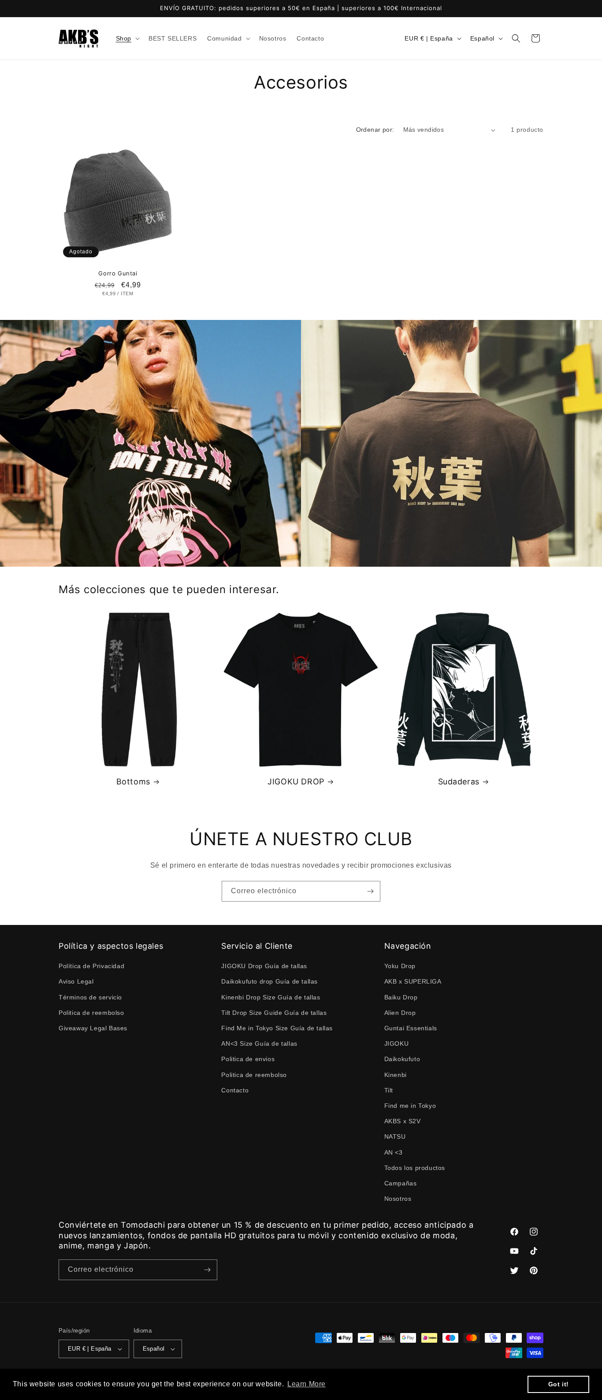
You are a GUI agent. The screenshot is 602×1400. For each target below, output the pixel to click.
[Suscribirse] (370, 891)
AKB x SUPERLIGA (413, 981)
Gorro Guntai (117, 273)
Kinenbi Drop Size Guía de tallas (270, 996)
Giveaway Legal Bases (93, 1028)
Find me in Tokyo (410, 1105)
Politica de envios (248, 1058)
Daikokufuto (402, 1058)
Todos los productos (414, 1167)
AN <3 (393, 1151)
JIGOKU (396, 1043)
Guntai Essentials (410, 1028)
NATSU (395, 1136)
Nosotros (398, 1198)
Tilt (388, 1089)
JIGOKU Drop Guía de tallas (264, 965)
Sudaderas (458, 781)
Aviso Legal (76, 981)
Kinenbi (395, 1074)
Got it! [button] (558, 1384)
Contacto (235, 1089)
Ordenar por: (375, 129)
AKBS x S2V (402, 1121)
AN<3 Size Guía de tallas (259, 1043)
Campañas (400, 1183)
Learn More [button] (306, 1384)
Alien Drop (400, 1012)
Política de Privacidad (91, 965)
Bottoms (133, 781)
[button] (127, 38)
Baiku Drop (401, 996)
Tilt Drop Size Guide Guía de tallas (274, 1012)
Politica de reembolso (91, 1012)
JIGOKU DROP (296, 781)
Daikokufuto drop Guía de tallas (269, 981)
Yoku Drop (400, 965)
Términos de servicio (90, 996)
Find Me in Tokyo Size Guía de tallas (277, 1028)
